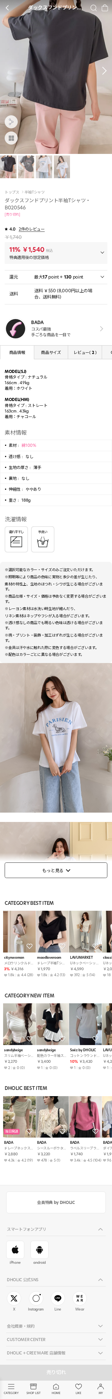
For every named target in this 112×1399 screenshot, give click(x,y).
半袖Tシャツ (35, 192)
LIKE (78, 1393)
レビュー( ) (84, 352)
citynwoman (14, 958)
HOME (56, 1393)
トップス (12, 192)
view (100, 328)
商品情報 (17, 352)
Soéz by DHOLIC (83, 1050)
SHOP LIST (33, 1393)
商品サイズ (51, 352)
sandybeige (13, 1050)
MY (101, 1393)
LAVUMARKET (81, 958)
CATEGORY (11, 1393)
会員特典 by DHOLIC (56, 1202)
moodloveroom (49, 958)
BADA (8, 1143)
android (39, 1262)
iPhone (15, 1262)
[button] (102, 70)
